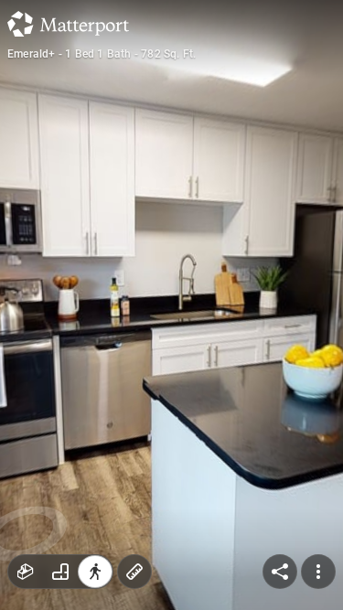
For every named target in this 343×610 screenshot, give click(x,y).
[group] (60, 571)
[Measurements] (134, 571)
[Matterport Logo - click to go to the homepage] (68, 23)
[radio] (25, 571)
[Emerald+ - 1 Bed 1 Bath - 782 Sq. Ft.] (171, 305)
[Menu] (318, 571)
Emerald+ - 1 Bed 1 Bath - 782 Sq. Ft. (101, 54)
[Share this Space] (280, 571)
